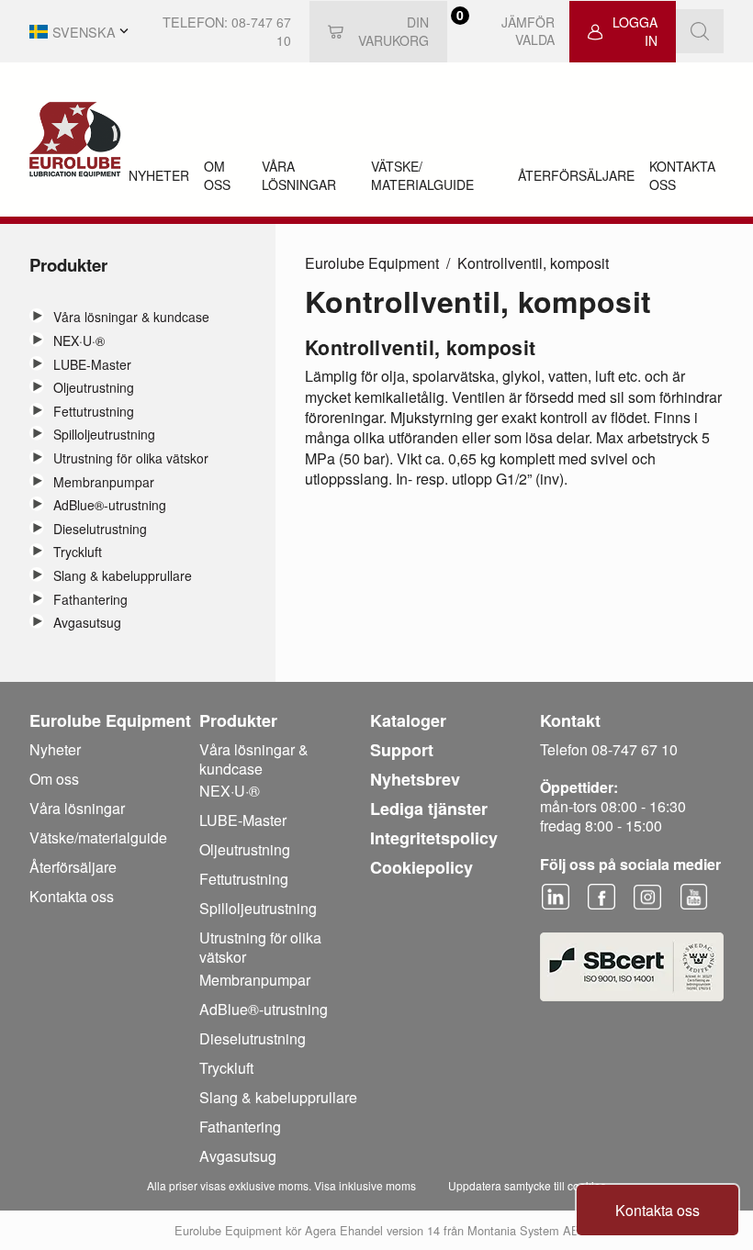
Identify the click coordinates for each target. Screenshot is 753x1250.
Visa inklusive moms (365, 1185)
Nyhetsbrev (415, 779)
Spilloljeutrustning (104, 434)
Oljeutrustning (93, 387)
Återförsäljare (576, 175)
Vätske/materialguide (422, 175)
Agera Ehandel (344, 1230)
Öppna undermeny (36, 315)
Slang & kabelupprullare (122, 576)
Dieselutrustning (100, 529)
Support (401, 750)
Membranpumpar (103, 482)
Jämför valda (511, 32)
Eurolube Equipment (372, 262)
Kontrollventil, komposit (533, 262)
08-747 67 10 (261, 31)
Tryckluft (77, 552)
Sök (700, 31)
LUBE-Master (92, 365)
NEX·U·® (79, 341)
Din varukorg (393, 31)
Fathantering (90, 599)
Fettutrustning (93, 411)
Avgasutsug (87, 622)
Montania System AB (523, 1230)
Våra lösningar (299, 175)
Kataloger (408, 720)
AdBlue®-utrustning (109, 505)
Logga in (635, 31)
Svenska (84, 31)
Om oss (217, 175)
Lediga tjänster (429, 808)
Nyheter (159, 175)
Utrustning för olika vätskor (130, 458)
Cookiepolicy (421, 867)
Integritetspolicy (434, 838)
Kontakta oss (682, 175)
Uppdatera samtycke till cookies (527, 1185)
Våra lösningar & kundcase (131, 317)
